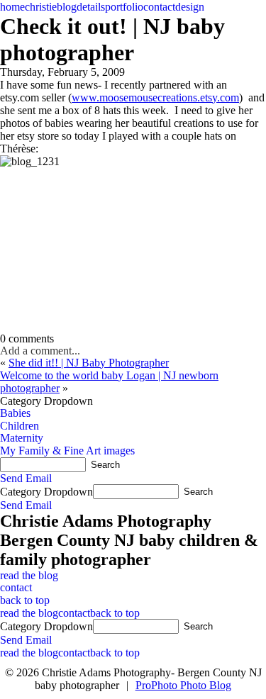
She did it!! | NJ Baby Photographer (89, 363)
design (189, 7)
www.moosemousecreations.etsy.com (155, 97)
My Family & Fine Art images (67, 450)
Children (19, 426)
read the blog (29, 575)
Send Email (26, 478)
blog (67, 7)
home (12, 7)
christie (41, 7)
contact (159, 7)
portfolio (124, 7)
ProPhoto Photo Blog (183, 685)
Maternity (21, 438)
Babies (15, 413)
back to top (25, 600)
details (91, 7)
